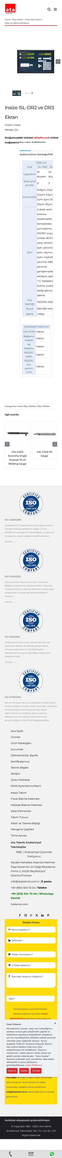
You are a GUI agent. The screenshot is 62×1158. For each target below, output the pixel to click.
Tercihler (36, 1071)
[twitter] (36, 915)
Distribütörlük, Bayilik (24, 755)
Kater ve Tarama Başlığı (25, 823)
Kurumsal (17, 749)
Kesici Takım (19, 792)
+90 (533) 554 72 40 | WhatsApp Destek (32, 896)
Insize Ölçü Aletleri (26, 406)
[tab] (25, 154)
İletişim (15, 773)
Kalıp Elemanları (21, 811)
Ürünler (16, 737)
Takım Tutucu (19, 817)
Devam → (10, 541)
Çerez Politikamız (34, 1065)
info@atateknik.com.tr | (31, 881)
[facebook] (20, 915)
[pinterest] (48, 915)
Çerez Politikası (20, 779)
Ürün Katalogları (21, 743)
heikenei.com (19, 904)
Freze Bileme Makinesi (25, 798)
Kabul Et (12, 1071)
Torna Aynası (19, 835)
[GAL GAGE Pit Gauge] (44, 434)
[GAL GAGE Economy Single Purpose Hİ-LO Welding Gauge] (17, 434)
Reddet (24, 1071)
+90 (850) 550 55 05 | (29, 887)
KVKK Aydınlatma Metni (26, 785)
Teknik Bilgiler (20, 767)
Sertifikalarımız (20, 761)
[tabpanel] (36, 267)
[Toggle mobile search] (49, 9)
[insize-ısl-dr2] (35, 61)
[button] (7, 444)
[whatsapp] (31, 915)
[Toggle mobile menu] (55, 9)
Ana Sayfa (17, 731)
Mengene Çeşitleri (22, 829)
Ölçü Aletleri (43, 406)
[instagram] (25, 915)
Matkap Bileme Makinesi (26, 805)
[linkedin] (42, 915)
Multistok (10, 1120)
